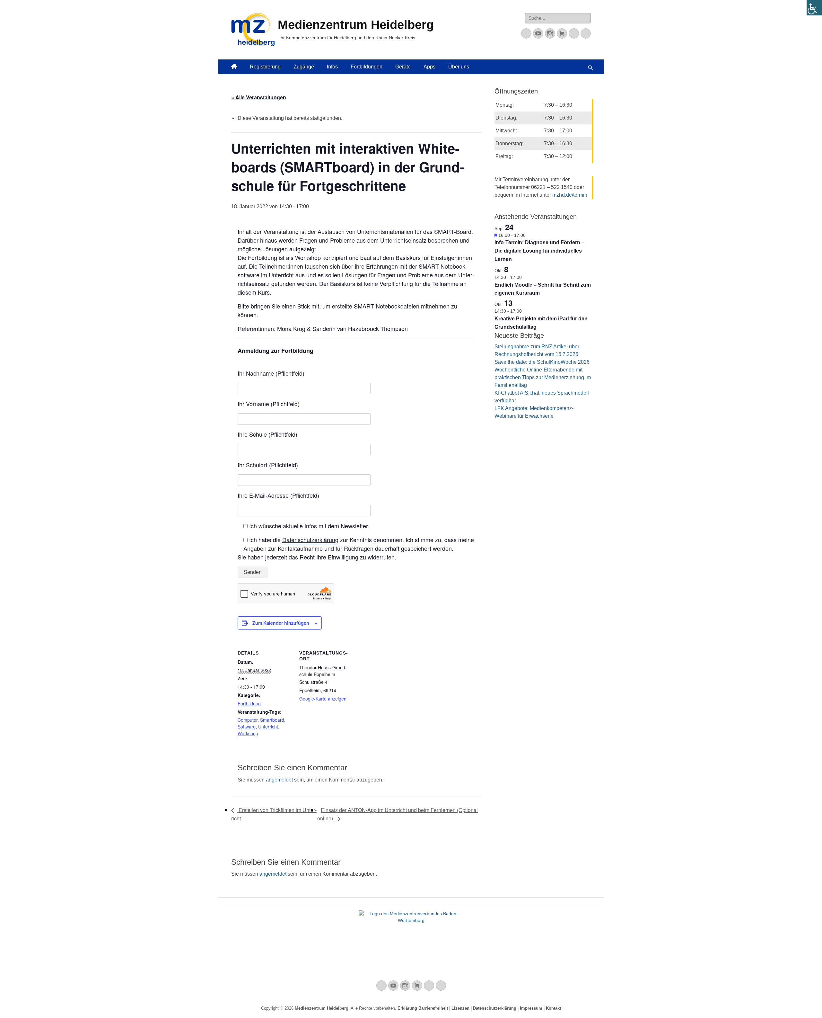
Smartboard (272, 720)
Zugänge (303, 66)
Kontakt (553, 1008)
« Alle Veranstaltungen (258, 97)
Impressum (531, 1008)
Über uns (458, 66)
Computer (248, 720)
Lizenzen (460, 1008)
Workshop (248, 733)
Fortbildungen (366, 66)
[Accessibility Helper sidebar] (814, 7)
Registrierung (265, 66)
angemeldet (279, 779)
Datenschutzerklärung (310, 539)
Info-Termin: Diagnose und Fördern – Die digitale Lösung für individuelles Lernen (539, 251)
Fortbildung (249, 703)
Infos (332, 66)
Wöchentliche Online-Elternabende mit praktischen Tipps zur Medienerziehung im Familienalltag (542, 377)
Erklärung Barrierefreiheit (423, 1008)
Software (247, 726)
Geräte (403, 66)
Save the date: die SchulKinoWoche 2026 (542, 362)
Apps (429, 66)
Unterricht (268, 726)
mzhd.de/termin (569, 195)
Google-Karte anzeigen (322, 698)
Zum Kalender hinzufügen (280, 623)
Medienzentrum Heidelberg (321, 1008)
